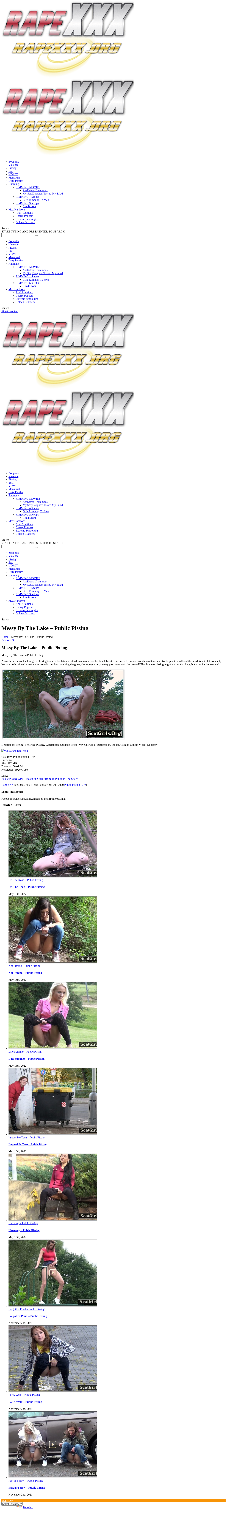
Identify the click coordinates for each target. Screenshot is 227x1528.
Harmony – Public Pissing (23, 1223)
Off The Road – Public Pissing (26, 879)
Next (14, 640)
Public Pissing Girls (75, 784)
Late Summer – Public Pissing (25, 1051)
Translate (28, 1507)
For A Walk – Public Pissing (24, 1394)
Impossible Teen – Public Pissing (27, 1137)
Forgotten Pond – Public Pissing (27, 1309)
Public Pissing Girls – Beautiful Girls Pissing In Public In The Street (39, 778)
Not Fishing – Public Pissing (24, 965)
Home (4, 636)
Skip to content (9, 311)
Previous (6, 640)
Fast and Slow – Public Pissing (26, 1480)
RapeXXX (7, 784)
